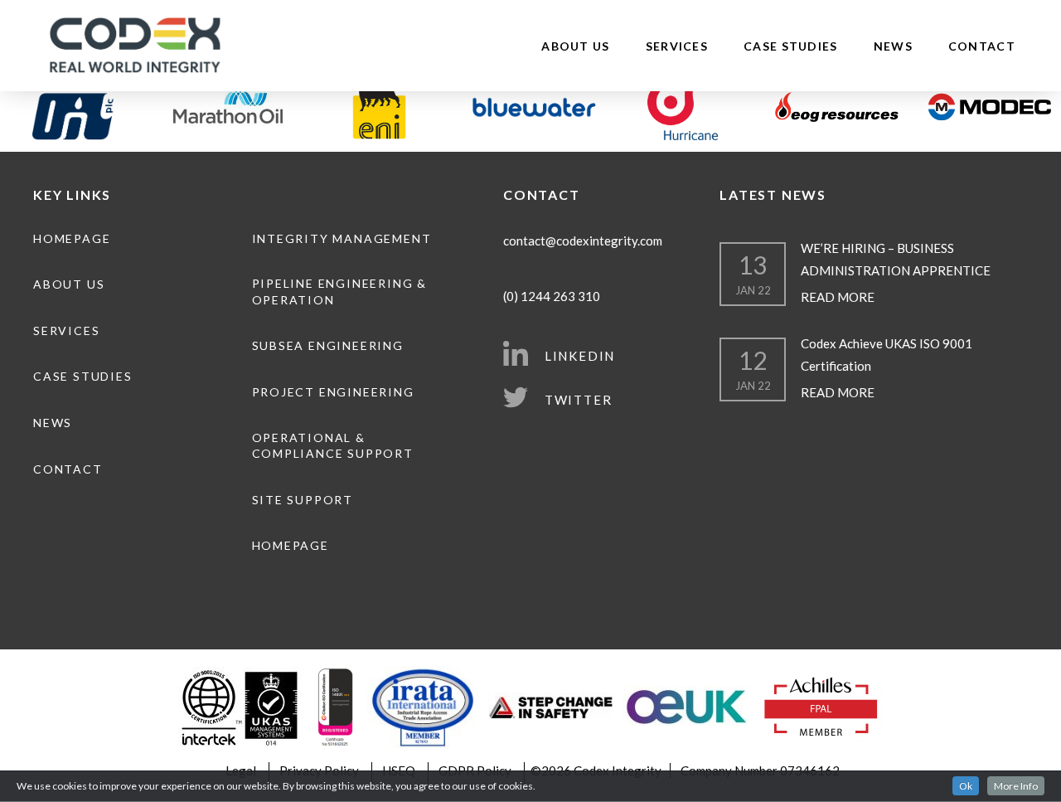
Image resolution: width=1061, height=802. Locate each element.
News (893, 46)
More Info (1016, 786)
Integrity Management (342, 238)
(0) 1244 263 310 (551, 296)
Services (677, 46)
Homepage (71, 238)
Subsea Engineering (328, 345)
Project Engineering (333, 392)
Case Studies (791, 46)
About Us (575, 46)
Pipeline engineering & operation (339, 291)
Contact (981, 46)
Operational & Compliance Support (333, 445)
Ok (965, 786)
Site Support (302, 500)
